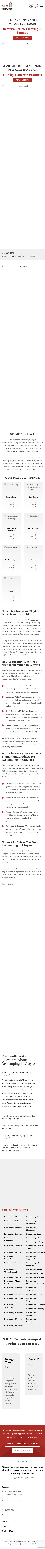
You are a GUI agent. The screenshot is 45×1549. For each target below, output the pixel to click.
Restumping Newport (13, 1288)
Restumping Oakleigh (13, 1294)
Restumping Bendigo (13, 1227)
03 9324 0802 (33, 1444)
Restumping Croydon (13, 1246)
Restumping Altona (12, 1217)
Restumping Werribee (13, 1319)
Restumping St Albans (35, 1305)
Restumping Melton (34, 1273)
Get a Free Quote (37, 6)
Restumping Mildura (13, 1277)
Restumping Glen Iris (13, 1263)
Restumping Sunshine (13, 1312)
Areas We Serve (18, 256)
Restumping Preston (34, 1294)
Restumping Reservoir (13, 1298)
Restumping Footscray (35, 1252)
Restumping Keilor (34, 1269)
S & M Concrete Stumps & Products (14, 443)
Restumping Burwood (35, 1234)
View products (22, 38)
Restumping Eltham (12, 1252)
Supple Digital (32, 1544)
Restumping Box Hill (13, 1234)
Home (4, 256)
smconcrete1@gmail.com (13, 1501)
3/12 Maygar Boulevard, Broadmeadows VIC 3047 (14, 1493)
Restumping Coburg (34, 1242)
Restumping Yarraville (13, 1326)
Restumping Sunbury (35, 1309)
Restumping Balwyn (12, 1221)
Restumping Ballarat (35, 1217)
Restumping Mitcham (35, 1277)
